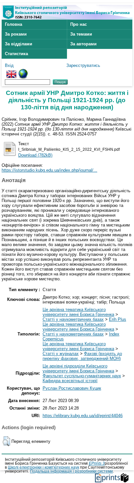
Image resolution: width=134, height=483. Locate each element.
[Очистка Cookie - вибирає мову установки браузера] (23, 71)
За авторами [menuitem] (83, 43)
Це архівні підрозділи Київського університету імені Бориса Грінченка (78, 368)
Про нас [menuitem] (78, 24)
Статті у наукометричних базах (73, 319)
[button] (6, 441)
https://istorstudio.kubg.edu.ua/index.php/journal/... (49, 170)
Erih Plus (117, 319)
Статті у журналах (61, 353)
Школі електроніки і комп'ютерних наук (43, 467)
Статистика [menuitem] (16, 53)
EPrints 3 (97, 463)
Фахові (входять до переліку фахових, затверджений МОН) (82, 356)
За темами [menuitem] (81, 34)
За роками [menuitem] (16, 34)
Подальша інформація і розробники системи (71, 471)
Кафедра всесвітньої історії (70, 380)
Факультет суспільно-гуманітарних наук (82, 375)
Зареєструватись (83, 65)
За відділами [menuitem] (18, 43)
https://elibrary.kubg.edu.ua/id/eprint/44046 (83, 415)
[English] (11, 71)
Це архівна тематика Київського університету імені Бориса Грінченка (78, 312)
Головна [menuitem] (13, 24)
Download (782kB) (35, 155)
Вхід (9, 65)
